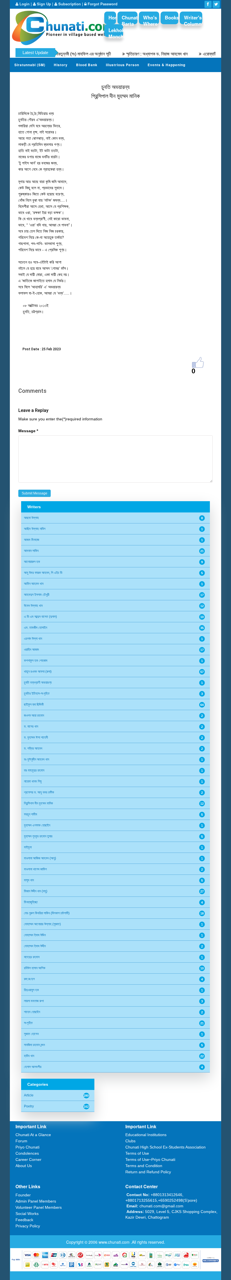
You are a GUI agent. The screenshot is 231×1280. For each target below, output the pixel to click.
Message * (28, 431)
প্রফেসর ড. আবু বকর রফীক (39, 792)
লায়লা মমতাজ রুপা (34, 1001)
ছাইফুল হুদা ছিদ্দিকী (34, 704)
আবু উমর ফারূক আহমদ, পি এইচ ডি (43, 573)
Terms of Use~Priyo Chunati (150, 1159)
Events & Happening (166, 64)
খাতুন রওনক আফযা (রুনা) (38, 672)
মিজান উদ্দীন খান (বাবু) (35, 891)
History (61, 64)
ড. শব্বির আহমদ (33, 748)
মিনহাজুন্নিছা (30, 902)
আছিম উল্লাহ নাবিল (34, 529)
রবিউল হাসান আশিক (34, 968)
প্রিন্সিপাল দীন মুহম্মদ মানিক (38, 803)
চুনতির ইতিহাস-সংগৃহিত (37, 693)
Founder (23, 1195)
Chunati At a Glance (33, 1134)
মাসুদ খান (29, 880)
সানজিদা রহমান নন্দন (34, 1045)
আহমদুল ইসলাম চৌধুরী (36, 595)
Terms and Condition (143, 1165)
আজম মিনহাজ (31, 540)
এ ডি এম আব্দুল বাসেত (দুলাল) (40, 617)
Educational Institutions (145, 1134)
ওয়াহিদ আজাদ (31, 650)
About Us (23, 1165)
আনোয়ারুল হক (32, 562)
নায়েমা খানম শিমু (33, 781)
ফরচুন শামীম (30, 814)
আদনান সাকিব (31, 551)
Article (29, 1095)
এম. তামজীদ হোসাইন (35, 628)
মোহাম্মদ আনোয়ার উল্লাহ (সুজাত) (42, 924)
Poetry (29, 1106)
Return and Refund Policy (148, 1172)
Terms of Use (137, 1153)
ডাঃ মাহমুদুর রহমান (34, 770)
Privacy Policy (27, 1226)
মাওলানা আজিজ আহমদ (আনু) (40, 858)
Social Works (27, 1213)
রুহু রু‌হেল (29, 979)
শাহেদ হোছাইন (32, 1012)
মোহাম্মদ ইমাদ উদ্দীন (35, 946)
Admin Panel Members (35, 1201)
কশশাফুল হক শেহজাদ (35, 661)
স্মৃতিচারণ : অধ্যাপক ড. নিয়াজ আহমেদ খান (141, 54)
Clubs (130, 1141)
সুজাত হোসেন (31, 1034)
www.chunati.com (115, 1242)
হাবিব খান (29, 1056)
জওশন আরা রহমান (34, 715)
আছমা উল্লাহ (31, 518)
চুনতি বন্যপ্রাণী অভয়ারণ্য (38, 682)
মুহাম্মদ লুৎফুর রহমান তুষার (38, 836)
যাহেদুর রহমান (31, 957)
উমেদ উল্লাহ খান (33, 606)
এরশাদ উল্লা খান (33, 639)
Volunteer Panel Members (38, 1207)
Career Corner (28, 1159)
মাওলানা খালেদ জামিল (35, 869)
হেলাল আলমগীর (32, 1067)
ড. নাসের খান (31, 726)
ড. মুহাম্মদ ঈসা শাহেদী (36, 737)
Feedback (24, 1219)
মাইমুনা (28, 847)
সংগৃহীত (28, 1023)
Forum (21, 1141)
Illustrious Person (122, 64)
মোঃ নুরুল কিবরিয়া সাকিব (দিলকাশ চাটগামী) (47, 913)
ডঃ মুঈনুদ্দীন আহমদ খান (36, 759)
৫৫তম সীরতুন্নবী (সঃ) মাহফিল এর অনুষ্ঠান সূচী (62, 54)
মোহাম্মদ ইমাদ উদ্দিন (35, 935)
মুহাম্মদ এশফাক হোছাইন (37, 825)
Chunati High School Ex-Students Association (165, 1147)
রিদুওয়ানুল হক (31, 990)
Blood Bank (86, 64)
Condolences (27, 1153)
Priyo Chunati (27, 1147)
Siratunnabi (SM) (29, 64)
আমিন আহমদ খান (33, 584)
